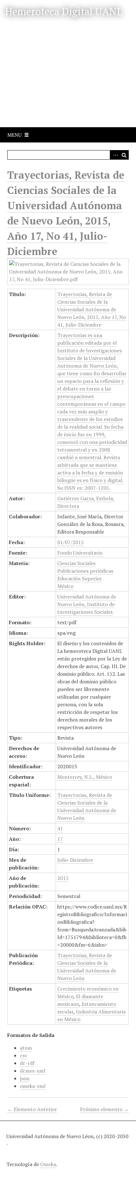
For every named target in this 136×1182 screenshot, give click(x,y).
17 (60, 838)
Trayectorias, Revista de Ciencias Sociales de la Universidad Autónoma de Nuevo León (86, 806)
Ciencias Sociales (76, 563)
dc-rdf (27, 1063)
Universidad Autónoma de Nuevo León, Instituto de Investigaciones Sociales (86, 604)
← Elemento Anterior (32, 1109)
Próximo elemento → (104, 1109)
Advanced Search (114, 155)
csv (23, 1055)
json (24, 1078)
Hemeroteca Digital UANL (63, 11)
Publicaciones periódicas (85, 570)
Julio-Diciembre (75, 859)
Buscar (124, 155)
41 (60, 828)
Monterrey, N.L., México (84, 776)
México (65, 586)
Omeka (48, 1164)
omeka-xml (33, 1085)
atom (26, 1047)
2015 (63, 877)
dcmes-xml (32, 1070)
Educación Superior (79, 578)
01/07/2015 (70, 542)
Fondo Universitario (79, 552)
